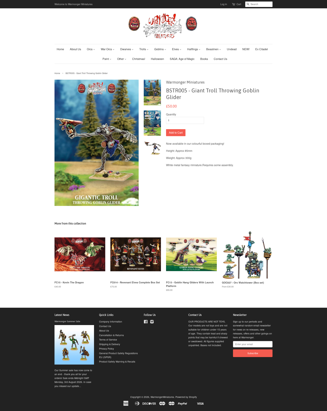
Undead (232, 49)
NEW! (246, 49)
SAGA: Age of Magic (182, 59)
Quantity (171, 114)
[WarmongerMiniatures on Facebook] (146, 322)
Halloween (157, 59)
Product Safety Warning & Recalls (117, 361)
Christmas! (138, 59)
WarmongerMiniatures (162, 397)
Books (204, 59)
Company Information (110, 321)
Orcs (90, 49)
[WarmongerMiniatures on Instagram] (152, 322)
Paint (106, 59)
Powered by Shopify (186, 397)
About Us (75, 49)
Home (60, 49)
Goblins (159, 49)
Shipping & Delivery (109, 344)
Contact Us (220, 59)
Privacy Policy (106, 348)
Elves (176, 49)
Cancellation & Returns (111, 335)
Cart (239, 4)
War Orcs (107, 49)
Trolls (143, 49)
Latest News (61, 314)
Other (120, 59)
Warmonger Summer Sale (67, 321)
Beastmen (212, 49)
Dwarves (126, 49)
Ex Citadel (261, 49)
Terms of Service (108, 339)
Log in (223, 4)
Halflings (193, 49)
